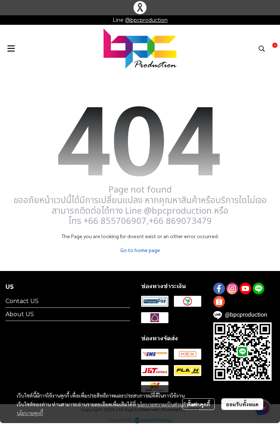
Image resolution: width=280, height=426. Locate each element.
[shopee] (219, 301)
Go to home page (140, 250)
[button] (262, 48)
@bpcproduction (146, 20)
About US (19, 314)
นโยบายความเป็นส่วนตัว (162, 404)
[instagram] (232, 288)
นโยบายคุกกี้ (30, 413)
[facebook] (219, 288)
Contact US (22, 301)
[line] (258, 288)
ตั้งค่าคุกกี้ (198, 404)
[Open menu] (11, 48)
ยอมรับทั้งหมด (242, 404)
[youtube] (245, 288)
